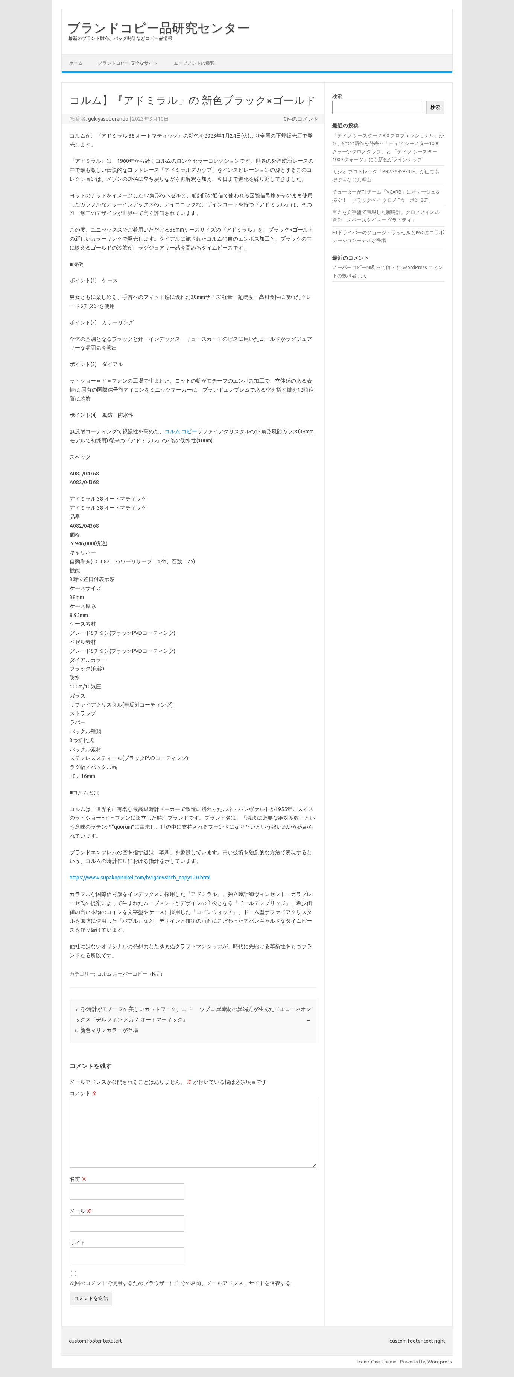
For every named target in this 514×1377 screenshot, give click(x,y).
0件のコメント (301, 119)
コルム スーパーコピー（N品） (131, 973)
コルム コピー (180, 431)
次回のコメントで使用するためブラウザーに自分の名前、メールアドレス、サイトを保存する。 (183, 1283)
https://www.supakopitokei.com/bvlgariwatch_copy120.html (140, 878)
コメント (83, 1093)
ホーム (76, 63)
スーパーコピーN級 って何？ (363, 267)
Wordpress (439, 1361)
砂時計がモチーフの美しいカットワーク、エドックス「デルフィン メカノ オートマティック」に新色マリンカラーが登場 (133, 1019)
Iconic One (368, 1361)
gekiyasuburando (108, 119)
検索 (337, 96)
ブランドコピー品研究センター (158, 27)
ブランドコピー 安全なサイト (128, 63)
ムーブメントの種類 (194, 63)
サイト (77, 1243)
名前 (78, 1179)
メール (81, 1211)
